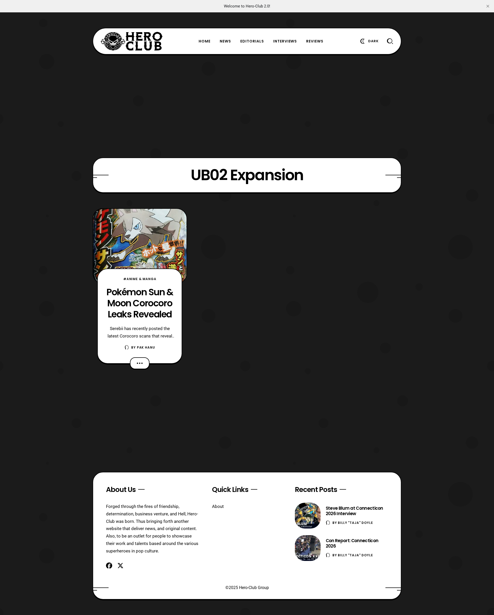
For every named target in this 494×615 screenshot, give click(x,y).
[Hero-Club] (132, 41)
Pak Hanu (146, 347)
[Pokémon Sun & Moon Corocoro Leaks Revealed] (140, 246)
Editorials (252, 41)
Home (204, 41)
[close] (488, 6)
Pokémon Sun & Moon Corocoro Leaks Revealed (140, 303)
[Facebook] (109, 565)
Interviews (285, 41)
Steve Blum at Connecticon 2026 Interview (354, 511)
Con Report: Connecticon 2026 (352, 543)
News (225, 41)
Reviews (314, 41)
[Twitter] (120, 565)
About (218, 506)
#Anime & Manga (139, 279)
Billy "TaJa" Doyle (355, 523)
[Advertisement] (247, 106)
